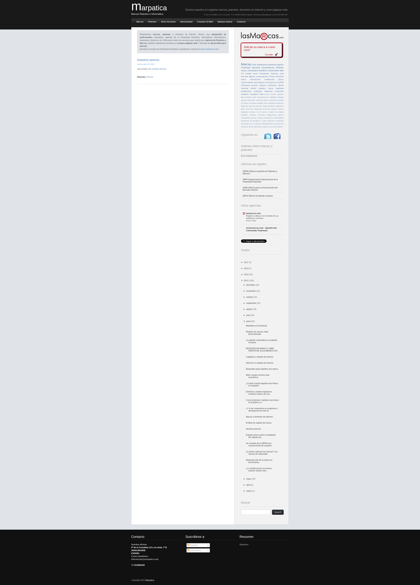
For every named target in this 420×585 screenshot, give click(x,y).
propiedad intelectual (263, 91)
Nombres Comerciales (269, 70)
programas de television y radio (253, 121)
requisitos (245, 94)
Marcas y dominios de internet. (259, 417)
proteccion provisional (275, 121)
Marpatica (244, 544)
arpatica (149, 8)
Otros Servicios (168, 22)
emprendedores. (269, 106)
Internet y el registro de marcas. (260, 363)
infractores (258, 109)
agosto (249, 309)
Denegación (264, 74)
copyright (259, 103)
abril (248, 485)
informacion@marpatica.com (144, 559)
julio (248, 315)
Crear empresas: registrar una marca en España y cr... (262, 401)
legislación (245, 112)
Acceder (269, 54)
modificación (269, 79)
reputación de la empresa (251, 124)
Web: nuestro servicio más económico (257, 376)
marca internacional (250, 79)
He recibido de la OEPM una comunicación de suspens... (259, 444)
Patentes (152, 22)
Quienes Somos (225, 22)
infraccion (249, 109)
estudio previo (251, 74)
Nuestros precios (148, 60)
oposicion (274, 74)
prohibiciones (246, 91)
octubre (249, 297)
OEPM (281, 82)
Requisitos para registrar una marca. (262, 369)
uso (270, 127)
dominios (272, 65)
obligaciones (271, 115)
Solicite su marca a (259, 49)
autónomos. (272, 85)
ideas (243, 109)
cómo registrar (269, 103)
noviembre (251, 291)
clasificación (262, 65)
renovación (279, 91)
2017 (246, 262)
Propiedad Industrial (250, 67)
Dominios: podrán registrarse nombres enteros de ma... (259, 393)
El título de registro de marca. (259, 423)
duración (252, 106)
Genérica (248, 97)
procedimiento (268, 67)
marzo (249, 491)
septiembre (251, 303)
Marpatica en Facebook (256, 326)
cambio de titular (262, 100)
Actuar (266, 94)
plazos (281, 79)
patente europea (257, 118)
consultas (252, 103)
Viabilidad (273, 97)
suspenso (244, 127)
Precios (150, 77)
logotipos (262, 88)
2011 (246, 280)
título (261, 94)
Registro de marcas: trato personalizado (257, 333)
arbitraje (281, 97)
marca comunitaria (249, 70)
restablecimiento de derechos (272, 124)
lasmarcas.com (253, 213)
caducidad (251, 100)
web (254, 65)
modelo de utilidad (276, 112)
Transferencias (262, 97)
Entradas (193, 545)
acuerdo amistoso (258, 85)
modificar (244, 115)
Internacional (186, 22)
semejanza (254, 94)
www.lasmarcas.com (209, 49)
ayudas (244, 100)
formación (280, 76)
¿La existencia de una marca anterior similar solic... (259, 469)
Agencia (252, 76)
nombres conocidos (257, 115)
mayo (249, 479)
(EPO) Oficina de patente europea (258, 196)
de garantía (279, 103)
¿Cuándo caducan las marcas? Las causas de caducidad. (262, 453)
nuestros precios (158, 69)
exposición (280, 106)
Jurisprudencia (262, 76)
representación (247, 82)
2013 (246, 268)
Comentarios (195, 550)
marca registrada (276, 88)
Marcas (140, 22)
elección (259, 106)
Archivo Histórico (277, 94)
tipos (256, 127)
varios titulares (277, 127)
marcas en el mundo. (258, 112)
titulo (260, 127)
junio (248, 321)
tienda (251, 127)
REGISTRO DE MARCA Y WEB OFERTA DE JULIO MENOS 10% (262, 349)
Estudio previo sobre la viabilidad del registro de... (261, 436)
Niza (254, 97)
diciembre (251, 285)
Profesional (245, 85)
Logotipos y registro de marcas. (260, 357)
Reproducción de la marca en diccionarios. (259, 461)
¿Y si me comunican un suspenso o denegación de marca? (262, 409)
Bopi (242, 97)
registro (280, 65)
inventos (280, 109)
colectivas (272, 100)
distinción (244, 106)
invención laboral (269, 109)
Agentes (261, 82)
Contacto (241, 22)
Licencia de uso (271, 82)
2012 (246, 274)
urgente (265, 127)
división (253, 88)
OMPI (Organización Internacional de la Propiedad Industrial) (260, 180)
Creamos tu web (205, 22)
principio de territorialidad (274, 118)
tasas (255, 82)
